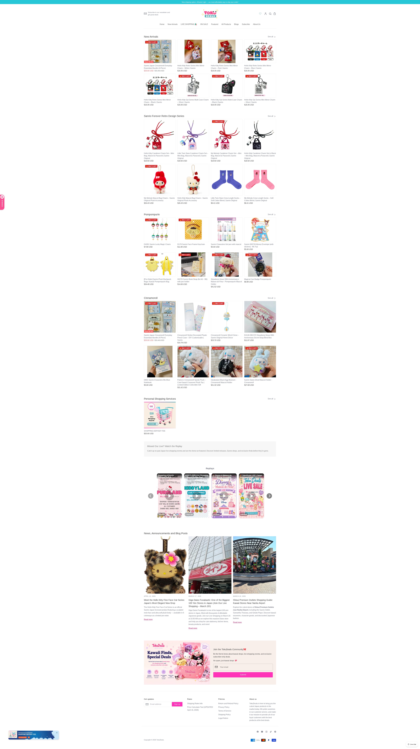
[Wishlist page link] (260, 13)
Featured (214, 24)
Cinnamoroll (151, 298)
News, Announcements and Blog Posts (166, 533)
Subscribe (246, 24)
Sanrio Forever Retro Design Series (164, 116)
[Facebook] (258, 732)
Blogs (236, 24)
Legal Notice (223, 718)
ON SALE (204, 24)
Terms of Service (224, 711)
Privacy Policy (223, 707)
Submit (243, 675)
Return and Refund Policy (228, 703)
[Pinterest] (275, 732)
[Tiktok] (271, 732)
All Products (226, 24)
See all (271, 37)
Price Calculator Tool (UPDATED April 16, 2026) (200, 708)
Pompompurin (152, 214)
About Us (256, 24)
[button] (142, 414)
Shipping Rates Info (195, 703)
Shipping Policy (224, 715)
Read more (148, 619)
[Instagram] (266, 732)
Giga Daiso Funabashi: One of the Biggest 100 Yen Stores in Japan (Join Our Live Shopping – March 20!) (209, 603)
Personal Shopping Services (160, 398)
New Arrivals (173, 24)
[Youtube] (262, 732)
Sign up (177, 704)
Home (162, 24)
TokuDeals (160, 740)
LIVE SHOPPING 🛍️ (189, 24)
